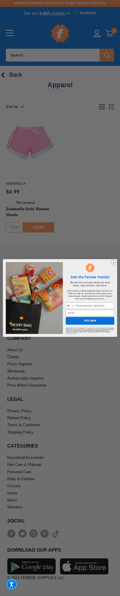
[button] (11, 584)
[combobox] (70, 306)
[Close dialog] (113, 262)
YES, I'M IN (90, 320)
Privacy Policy (69, 333)
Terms (75, 333)
